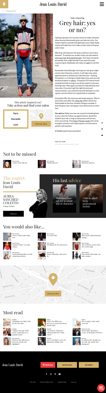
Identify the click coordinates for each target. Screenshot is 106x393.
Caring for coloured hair (68, 144)
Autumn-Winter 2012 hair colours (21, 246)
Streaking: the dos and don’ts (57, 245)
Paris (15, 113)
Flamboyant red (52, 163)
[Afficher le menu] (102, 4)
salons (73, 80)
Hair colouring (58, 144)
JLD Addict (89, 365)
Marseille (15, 119)
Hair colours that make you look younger (91, 255)
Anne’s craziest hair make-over (21, 236)
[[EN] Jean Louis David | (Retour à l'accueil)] (53, 4)
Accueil (4, 11)
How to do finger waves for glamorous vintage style (56, 341)
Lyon (15, 124)
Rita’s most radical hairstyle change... (91, 236)
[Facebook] (102, 123)
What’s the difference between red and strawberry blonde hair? (57, 323)
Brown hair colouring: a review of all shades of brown (92, 332)
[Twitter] (102, 135)
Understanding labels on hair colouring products (22, 255)
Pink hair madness (88, 163)
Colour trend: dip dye (19, 163)
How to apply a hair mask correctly (90, 322)
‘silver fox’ (79, 101)
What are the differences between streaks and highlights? (21, 342)
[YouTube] (59, 374)
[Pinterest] (102, 129)
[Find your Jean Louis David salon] (4, 4)
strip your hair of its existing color (68, 58)
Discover (13, 214)
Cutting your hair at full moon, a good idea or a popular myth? (20, 333)
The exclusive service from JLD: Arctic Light (91, 246)
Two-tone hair (52, 235)
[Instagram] (51, 374)
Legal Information (62, 382)
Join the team (67, 365)
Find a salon (33, 382)
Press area (73, 382)
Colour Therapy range (81, 121)
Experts (77, 144)
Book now (49, 365)
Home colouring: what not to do (57, 255)
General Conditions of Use (46, 382)
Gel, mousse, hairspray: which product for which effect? (55, 333)
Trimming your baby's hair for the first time (21, 322)
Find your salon (41, 124)
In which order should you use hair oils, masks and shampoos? (91, 342)
